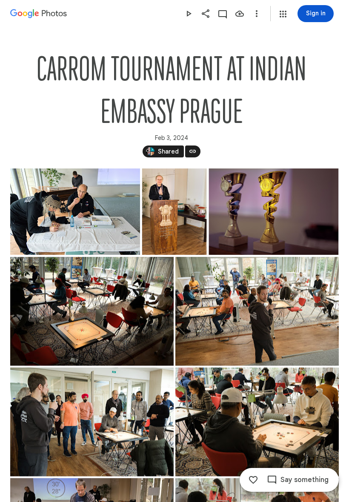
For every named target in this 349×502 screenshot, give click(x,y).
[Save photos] (239, 13)
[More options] (256, 13)
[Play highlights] (188, 13)
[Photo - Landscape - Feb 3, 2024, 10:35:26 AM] (257, 311)
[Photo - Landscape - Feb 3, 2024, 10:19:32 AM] (92, 311)
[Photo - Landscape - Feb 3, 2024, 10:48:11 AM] (257, 422)
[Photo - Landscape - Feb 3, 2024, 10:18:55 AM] (273, 211)
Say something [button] (304, 480)
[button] (283, 14)
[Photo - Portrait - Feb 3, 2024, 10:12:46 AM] (174, 211)
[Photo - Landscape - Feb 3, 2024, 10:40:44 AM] (92, 422)
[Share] (205, 13)
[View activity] (222, 13)
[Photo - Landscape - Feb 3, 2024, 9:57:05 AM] (75, 211)
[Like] (253, 479)
